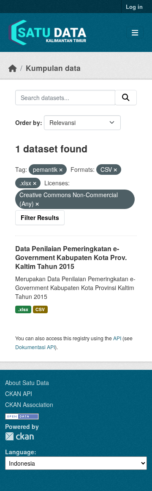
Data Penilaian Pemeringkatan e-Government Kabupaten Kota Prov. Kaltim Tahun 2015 (71, 257)
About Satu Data (27, 382)
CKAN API (18, 393)
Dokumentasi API (35, 346)
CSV (40, 309)
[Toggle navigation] (135, 33)
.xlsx (23, 309)
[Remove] (60, 169)
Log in (134, 7)
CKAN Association (29, 404)
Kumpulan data (53, 67)
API (117, 338)
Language (19, 452)
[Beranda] (12, 67)
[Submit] (126, 97)
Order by (27, 122)
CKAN (19, 436)
